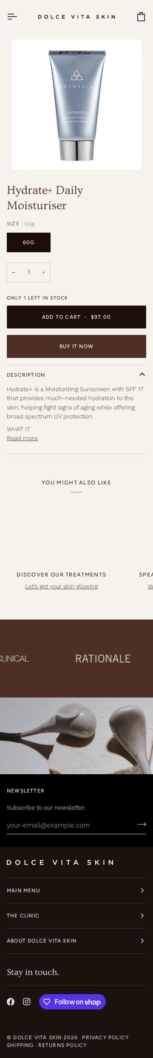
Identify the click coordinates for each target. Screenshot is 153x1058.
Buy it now (77, 346)
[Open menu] (19, 17)
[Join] (139, 824)
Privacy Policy (105, 1038)
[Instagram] (27, 1002)
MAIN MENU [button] (23, 891)
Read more (22, 438)
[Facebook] (10, 1002)
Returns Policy (62, 1045)
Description (26, 375)
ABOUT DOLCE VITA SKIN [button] (41, 941)
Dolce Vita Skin (37, 1038)
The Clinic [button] (23, 916)
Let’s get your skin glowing (61, 586)
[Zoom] (27, 154)
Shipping (20, 1045)
